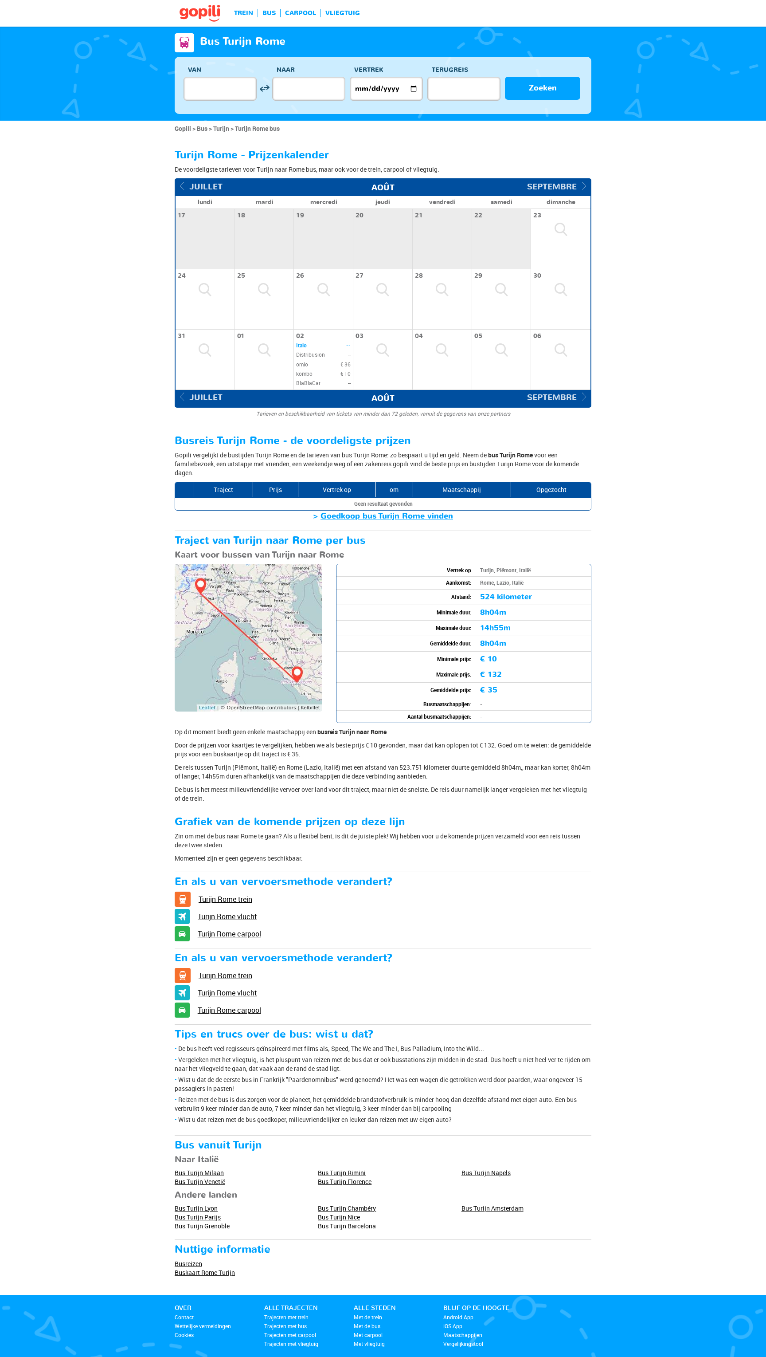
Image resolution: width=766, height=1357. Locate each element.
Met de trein (368, 1317)
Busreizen (188, 1263)
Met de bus (367, 1325)
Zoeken (543, 88)
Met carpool (368, 1334)
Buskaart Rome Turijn (205, 1272)
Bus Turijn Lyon (196, 1208)
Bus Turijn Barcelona (347, 1226)
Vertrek (368, 70)
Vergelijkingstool (463, 1343)
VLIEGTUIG (342, 13)
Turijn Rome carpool (229, 934)
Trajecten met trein (286, 1317)
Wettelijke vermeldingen (203, 1325)
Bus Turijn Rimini (342, 1172)
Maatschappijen (462, 1334)
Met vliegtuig (369, 1343)
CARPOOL (300, 13)
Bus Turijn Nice (339, 1217)
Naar (286, 70)
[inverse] (264, 88)
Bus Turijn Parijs (198, 1217)
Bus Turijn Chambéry (347, 1208)
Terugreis (450, 70)
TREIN (243, 13)
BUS (269, 13)
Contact (184, 1317)
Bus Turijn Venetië (200, 1181)
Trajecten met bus (285, 1325)
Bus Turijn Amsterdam (492, 1208)
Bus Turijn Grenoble (202, 1226)
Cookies (184, 1334)
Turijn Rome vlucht (227, 916)
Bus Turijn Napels (486, 1172)
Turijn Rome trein (225, 899)
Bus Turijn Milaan (199, 1172)
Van (194, 70)
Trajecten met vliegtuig (291, 1343)
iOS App (452, 1325)
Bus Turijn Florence (344, 1181)
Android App (458, 1317)
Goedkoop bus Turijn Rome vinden (386, 516)
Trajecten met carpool (290, 1334)
